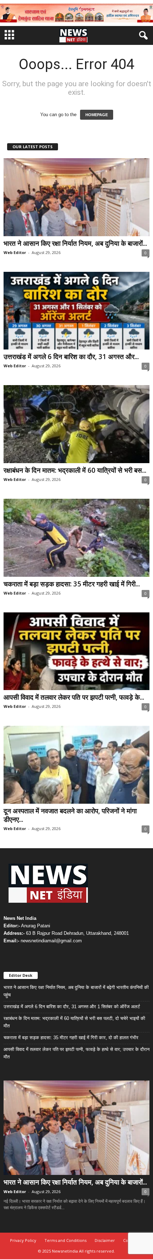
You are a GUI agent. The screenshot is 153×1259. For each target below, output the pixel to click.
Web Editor (15, 252)
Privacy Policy (23, 1240)
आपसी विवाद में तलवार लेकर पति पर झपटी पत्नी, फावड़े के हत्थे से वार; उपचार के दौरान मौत (76, 1053)
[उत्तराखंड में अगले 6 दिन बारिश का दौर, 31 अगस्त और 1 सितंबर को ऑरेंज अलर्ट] (76, 311)
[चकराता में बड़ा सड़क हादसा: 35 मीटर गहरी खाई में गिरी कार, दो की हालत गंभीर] (76, 538)
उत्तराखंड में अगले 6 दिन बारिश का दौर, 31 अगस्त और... (71, 356)
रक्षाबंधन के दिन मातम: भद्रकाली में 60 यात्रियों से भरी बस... (75, 470)
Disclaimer (105, 1240)
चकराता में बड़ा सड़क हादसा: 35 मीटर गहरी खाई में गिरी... (72, 584)
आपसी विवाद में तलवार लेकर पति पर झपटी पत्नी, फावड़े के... (74, 697)
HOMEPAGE (96, 115)
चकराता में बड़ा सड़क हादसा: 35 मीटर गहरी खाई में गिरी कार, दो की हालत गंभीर (71, 1037)
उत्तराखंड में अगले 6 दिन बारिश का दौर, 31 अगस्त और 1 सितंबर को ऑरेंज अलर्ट (72, 1006)
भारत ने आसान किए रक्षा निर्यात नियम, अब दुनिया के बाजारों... (75, 243)
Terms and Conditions (65, 1240)
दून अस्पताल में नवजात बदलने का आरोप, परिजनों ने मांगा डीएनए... (70, 815)
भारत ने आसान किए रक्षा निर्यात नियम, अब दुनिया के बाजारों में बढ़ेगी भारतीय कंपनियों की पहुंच (76, 991)
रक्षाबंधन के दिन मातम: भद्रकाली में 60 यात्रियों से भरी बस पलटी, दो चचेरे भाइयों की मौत (74, 1022)
